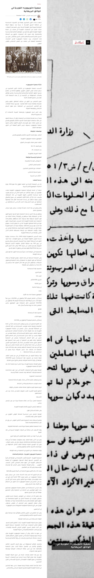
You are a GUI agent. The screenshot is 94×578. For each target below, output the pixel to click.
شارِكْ (39, 19)
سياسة (39, 4)
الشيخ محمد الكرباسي (31, 15)
